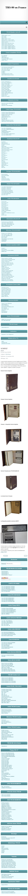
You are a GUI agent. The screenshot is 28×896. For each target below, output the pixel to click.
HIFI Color (3, 167)
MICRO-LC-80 (4, 251)
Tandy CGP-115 (4, 884)
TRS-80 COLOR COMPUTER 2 (7, 679)
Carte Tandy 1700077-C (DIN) (7, 68)
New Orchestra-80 (5, 202)
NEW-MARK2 (4, 241)
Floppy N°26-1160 (4, 760)
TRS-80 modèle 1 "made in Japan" (8, 39)
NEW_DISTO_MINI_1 (5, 702)
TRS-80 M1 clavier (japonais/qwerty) (8, 40)
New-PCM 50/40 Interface (6, 288)
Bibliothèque (8, 354)
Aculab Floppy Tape (5, 769)
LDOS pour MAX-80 (5, 827)
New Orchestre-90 (5, 207)
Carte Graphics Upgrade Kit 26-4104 (8, 634)
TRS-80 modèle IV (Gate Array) (7, 44)
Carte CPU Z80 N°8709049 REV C (7, 599)
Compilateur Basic (5, 849)
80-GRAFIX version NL (6, 144)
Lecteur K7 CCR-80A (5, 758)
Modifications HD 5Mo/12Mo (6, 859)
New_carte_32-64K (5, 624)
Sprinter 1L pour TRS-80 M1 (7, 303)
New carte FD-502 (4, 691)
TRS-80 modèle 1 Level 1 (6, 35)
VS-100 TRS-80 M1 (5, 208)
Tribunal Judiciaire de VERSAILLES (8, 892)
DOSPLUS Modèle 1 (5, 802)
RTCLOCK (3, 176)
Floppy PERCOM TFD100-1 (6, 765)
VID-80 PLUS (4, 164)
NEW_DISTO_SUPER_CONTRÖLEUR (8, 700)
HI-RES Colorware (5, 730)
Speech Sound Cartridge (6, 709)
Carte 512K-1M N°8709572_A (6, 623)
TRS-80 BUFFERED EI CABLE (7, 275)
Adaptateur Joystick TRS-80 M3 (7, 270)
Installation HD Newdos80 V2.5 (7, 860)
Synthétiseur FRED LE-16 (6, 289)
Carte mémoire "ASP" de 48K (7, 234)
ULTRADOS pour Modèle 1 (6, 811)
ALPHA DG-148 (4, 342)
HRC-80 (3, 166)
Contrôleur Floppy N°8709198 (7, 608)
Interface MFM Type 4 (5, 648)
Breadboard (3, 836)
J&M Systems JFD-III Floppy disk (8, 121)
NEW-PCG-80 (4, 146)
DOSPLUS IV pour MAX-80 (6, 826)
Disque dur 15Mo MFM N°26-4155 (7, 755)
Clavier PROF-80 (5, 295)
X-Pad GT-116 (4, 739)
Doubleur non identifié (6, 96)
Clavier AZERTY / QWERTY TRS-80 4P (8, 48)
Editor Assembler (4, 848)
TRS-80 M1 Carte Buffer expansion (8, 276)
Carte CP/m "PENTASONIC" (6, 128)
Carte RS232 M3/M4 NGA (6, 193)
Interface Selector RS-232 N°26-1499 (8, 259)
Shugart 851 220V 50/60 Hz (6, 766)
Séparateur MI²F (4, 104)
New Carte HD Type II (5, 644)
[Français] (7, 577)
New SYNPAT (4, 211)
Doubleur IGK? (4, 95)
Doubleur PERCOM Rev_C (6, 81)
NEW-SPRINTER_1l (5, 304)
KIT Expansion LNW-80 (6, 70)
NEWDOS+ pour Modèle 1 (6, 807)
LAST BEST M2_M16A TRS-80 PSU (8, 669)
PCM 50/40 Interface (5, 287)
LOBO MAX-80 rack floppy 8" (7, 768)
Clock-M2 (3, 656)
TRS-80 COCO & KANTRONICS (7, 876)
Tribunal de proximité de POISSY (7, 891)
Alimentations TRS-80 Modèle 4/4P (8, 224)
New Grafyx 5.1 (4, 157)
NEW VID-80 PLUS (5, 165)
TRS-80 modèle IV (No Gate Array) (8, 43)
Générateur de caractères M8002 (8, 250)
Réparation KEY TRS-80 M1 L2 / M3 (8, 866)
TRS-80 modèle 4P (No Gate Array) (8, 45)
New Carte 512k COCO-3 (6, 722)
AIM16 (3, 341)
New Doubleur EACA (5, 88)
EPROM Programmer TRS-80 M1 (7, 280)
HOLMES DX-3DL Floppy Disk (7, 114)
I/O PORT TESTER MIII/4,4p (6, 271)
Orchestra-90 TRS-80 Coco (6, 710)
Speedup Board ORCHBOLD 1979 (8, 306)
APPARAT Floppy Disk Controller (7, 120)
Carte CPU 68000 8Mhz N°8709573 (8, 588)
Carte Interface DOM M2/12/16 (7, 647)
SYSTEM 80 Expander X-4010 (7, 73)
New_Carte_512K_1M (5, 625)
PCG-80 (3, 145)
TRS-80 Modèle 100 (5, 327)
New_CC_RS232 (4, 733)
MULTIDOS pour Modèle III (6, 818)
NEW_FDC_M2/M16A (5, 613)
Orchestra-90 (4, 206)
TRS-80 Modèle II (4, 571)
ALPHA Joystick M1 (5, 267)
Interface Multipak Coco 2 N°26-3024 (8, 681)
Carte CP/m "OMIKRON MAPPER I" (8, 129)
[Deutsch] (5, 577)
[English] (2, 577)
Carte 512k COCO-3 (5, 721)
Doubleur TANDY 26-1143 (6, 91)
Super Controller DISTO (6, 699)
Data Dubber (3, 770)
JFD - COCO (3, 692)
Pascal (2, 847)
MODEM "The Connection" (6, 319)
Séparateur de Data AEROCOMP (7, 103)
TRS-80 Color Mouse (5, 731)
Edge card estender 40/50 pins (7, 277)
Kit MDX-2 (3, 71)
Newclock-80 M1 (5, 174)
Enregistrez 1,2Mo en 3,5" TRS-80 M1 (8, 863)
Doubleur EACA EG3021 (6, 87)
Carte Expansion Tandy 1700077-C (8, 67)
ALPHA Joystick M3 (5, 269)
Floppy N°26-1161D (5, 763)
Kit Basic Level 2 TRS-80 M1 (7, 233)
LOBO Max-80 (4, 56)
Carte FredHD (4, 757)
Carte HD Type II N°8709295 (6, 643)
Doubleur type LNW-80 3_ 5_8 (7, 85)
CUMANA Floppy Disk (5, 115)
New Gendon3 (4, 249)
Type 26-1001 (4, 36)
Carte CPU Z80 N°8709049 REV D (7, 600)
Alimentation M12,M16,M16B (7, 665)
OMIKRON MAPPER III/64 (6, 131)
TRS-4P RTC (4, 177)
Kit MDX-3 (3, 72)
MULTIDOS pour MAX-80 (6, 828)
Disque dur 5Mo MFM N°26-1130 (7, 753)
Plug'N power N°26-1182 (6, 278)
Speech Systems (4, 713)
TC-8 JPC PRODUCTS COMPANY (7, 776)
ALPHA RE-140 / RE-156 (6, 343)
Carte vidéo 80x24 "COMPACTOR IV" (8, 133)
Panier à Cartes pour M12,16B (7, 664)
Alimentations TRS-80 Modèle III (7, 223)
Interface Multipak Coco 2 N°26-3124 (8, 682)
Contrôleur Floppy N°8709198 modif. (8, 609)
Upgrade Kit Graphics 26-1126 (7, 149)
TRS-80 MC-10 (4, 746)
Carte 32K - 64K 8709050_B (6, 620)
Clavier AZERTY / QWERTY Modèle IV (8, 47)
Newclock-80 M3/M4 (5, 175)
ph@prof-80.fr (4, 552)
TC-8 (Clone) (3, 775)
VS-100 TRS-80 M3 (5, 209)
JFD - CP (3, 693)
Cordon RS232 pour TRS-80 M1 (7, 191)
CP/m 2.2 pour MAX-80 (5, 794)
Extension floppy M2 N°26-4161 (7, 612)
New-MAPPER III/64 (5, 132)
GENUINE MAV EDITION (6, 226)
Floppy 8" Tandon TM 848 (6, 767)
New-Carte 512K (4, 236)
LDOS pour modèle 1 (5, 805)
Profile (2, 852)
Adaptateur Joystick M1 (6, 268)
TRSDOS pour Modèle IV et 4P (7, 819)
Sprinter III (3, 310)
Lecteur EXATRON (5, 773)
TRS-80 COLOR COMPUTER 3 (7, 680)
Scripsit (2, 851)
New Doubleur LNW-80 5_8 (6, 86)
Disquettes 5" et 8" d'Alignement (7, 334)
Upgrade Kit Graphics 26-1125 (7, 147)
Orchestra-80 (4, 201)
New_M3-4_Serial (5, 194)
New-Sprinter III (4, 311)
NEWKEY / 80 (4, 266)
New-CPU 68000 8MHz (5, 591)
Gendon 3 (3, 248)
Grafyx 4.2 (3, 154)
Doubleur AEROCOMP (5, 89)
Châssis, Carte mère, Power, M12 (7, 666)
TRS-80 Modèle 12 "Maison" (6, 574)
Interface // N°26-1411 (5, 261)
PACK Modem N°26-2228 (6, 874)
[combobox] (13, 563)
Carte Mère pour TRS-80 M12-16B (7, 601)
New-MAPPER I (4, 130)
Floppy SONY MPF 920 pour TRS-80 (8, 864)
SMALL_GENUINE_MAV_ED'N (7, 225)
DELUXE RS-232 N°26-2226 (6, 732)
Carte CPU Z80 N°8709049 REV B (7, 598)
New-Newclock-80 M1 (5, 178)
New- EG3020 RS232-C (6, 293)
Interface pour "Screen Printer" (7, 279)
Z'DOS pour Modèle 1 (5, 812)
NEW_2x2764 (3, 723)
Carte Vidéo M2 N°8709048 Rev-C (7, 632)
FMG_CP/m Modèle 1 (5, 786)
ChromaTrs (4, 158)
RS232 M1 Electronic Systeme (7, 190)
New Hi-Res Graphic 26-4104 (7, 635)
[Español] (3, 577)
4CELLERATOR (4, 312)
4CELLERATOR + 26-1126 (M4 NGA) (8, 867)
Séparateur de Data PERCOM (7, 105)
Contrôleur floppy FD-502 (6, 690)
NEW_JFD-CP (4, 694)
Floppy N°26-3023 (4, 764)
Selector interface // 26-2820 (7, 260)
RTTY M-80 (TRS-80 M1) (6, 320)
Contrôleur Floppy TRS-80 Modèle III (8, 112)
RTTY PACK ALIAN (5, 875)
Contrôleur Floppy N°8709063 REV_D (8, 611)
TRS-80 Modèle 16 (5, 573)
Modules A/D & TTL (5, 296)
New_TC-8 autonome (5, 779)
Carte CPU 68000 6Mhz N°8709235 (8, 586)
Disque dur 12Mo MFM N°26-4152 (7, 754)
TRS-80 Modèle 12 (5, 572)
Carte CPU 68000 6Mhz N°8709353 (8, 587)
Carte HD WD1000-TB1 (5, 774)
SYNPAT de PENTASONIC (6, 210)
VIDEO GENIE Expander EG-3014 (8, 74)
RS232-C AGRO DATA (5, 294)
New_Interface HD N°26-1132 (7, 265)
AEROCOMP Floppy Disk (6, 116)
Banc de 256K (4, 237)
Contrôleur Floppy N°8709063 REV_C (8, 610)
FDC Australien (4, 698)
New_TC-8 (3, 777)
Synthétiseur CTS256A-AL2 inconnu (8, 212)
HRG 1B (3, 160)
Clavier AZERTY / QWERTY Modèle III (8, 46)
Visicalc (2, 850)
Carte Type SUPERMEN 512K (7, 235)
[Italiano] (6, 577)
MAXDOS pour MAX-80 (5, 829)
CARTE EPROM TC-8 (5, 778)
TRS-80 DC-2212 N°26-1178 (6, 877)
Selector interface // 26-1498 (7, 258)
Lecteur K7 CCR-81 (5, 759)
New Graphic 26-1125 (5, 148)
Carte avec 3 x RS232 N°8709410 (7, 655)
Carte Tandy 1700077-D (6, 69)
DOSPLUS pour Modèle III (6, 816)
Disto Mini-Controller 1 (5, 701)
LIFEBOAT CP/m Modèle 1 (6, 787)
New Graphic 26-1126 (5, 150)
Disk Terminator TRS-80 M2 (6, 668)
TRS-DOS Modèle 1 (5, 810)
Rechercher (3, 563)
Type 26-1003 (4, 37)
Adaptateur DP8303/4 (5, 839)
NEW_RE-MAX (4, 738)
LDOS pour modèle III (5, 817)
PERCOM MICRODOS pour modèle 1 (8, 809)
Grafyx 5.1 (3, 156)
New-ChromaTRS (5, 159)
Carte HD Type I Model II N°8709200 (8, 642)
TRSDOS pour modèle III (6, 815)
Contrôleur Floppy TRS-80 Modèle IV (8, 113)
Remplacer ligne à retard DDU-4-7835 (8, 865)
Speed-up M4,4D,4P (5, 305)
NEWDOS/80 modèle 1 (5, 806)
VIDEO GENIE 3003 (5, 57)
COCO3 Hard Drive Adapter (6, 697)
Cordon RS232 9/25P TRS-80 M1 (7, 192)
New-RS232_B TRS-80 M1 (6, 189)
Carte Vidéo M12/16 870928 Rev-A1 (8, 633)
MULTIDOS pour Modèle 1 (6, 808)
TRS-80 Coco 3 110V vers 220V (7, 734)
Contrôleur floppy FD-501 (6, 689)
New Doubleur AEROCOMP (6, 90)
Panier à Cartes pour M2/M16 (7, 663)
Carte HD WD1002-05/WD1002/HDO (8, 756)
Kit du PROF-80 (4, 55)
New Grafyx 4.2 (4, 155)
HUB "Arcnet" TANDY (5, 667)
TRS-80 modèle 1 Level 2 (6, 38)
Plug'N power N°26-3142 (6, 735)
